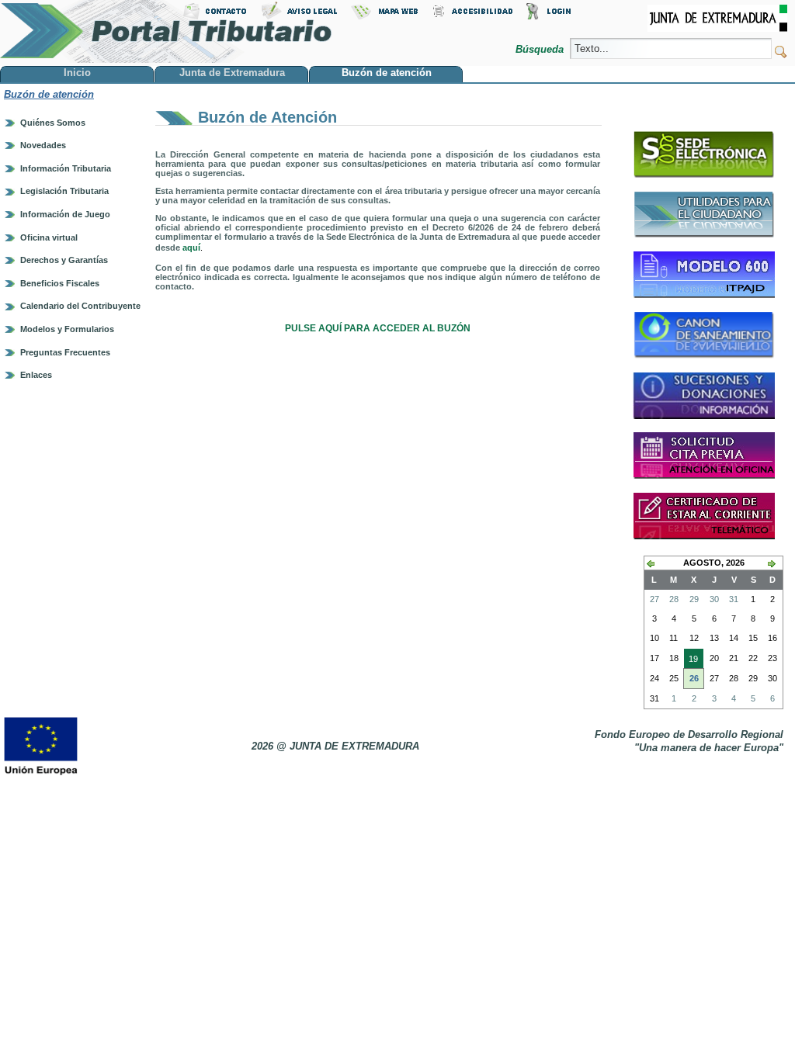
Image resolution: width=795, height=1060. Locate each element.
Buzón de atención (49, 94)
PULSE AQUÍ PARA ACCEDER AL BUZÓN (377, 328)
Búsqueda (541, 49)
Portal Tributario (166, 31)
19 (691, 661)
